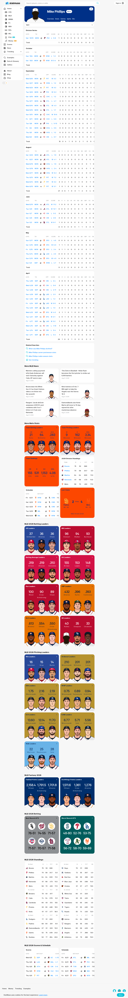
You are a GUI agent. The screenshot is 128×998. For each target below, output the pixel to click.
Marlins (67, 475)
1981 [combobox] (27, 25)
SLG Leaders (31, 618)
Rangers (67, 924)
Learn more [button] (43, 995)
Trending (18, 988)
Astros (66, 919)
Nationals (68, 480)
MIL (39, 511)
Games (63, 19)
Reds (30, 911)
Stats (57, 19)
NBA (10, 26)
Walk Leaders (31, 744)
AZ (52, 957)
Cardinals (32, 902)
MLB (10, 16)
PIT (47, 78)
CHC (48, 96)
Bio (73, 19)
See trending (33, 360)
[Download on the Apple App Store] (114, 990)
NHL (10, 30)
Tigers (66, 907)
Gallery (9, 65)
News (9, 48)
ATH (38, 966)
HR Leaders (30, 528)
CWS (53, 498)
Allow (121, 995)
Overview (50, 19)
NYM (47, 56)
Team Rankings (31, 458)
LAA (38, 962)
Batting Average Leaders (35, 557)
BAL (52, 962)
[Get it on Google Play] (119, 990)
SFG (47, 240)
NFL (9, 34)
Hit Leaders (66, 557)
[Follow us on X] (124, 991)
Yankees (67, 872)
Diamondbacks (34, 928)
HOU (48, 128)
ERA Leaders (30, 686)
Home (4, 988)
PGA (10, 37)
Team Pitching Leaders (70, 427)
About (9, 71)
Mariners (67, 928)
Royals (66, 911)
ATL (47, 155)
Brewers (32, 894)
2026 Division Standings (71, 458)
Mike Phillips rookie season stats (40, 356)
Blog (8, 74)
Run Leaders (30, 586)
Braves (67, 466)
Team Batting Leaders (34, 427)
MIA (88, 971)
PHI (48, 38)
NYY (88, 966)
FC (9, 23)
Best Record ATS (32, 818)
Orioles (67, 886)
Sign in (118, 3)
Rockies (31, 937)
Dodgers (32, 919)
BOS (88, 975)
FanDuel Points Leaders (35, 779)
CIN (47, 137)
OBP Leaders (66, 586)
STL (47, 101)
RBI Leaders (66, 528)
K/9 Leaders (30, 715)
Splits (69, 19)
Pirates (31, 907)
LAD (47, 254)
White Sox (68, 894)
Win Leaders (30, 656)
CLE (52, 971)
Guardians (68, 902)
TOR (74, 966)
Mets (69, 11)
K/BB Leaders (67, 715)
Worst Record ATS (69, 818)
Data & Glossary (13, 61)
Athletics (67, 937)
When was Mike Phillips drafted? (40, 348)
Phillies (67, 471)
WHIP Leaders (67, 686)
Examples (10, 57)
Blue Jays (68, 881)
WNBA (10, 19)
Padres (66, 505)
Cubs (30, 898)
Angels (67, 932)
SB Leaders (66, 618)
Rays (66, 868)
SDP (38, 957)
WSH (75, 971)
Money (10, 41)
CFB (9, 12)
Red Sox (67, 877)
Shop (9, 78)
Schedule (29, 490)
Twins (66, 898)
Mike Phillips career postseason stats (42, 352)
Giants (31, 932)
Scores (9, 44)
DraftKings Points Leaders (72, 779)
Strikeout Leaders (68, 656)
